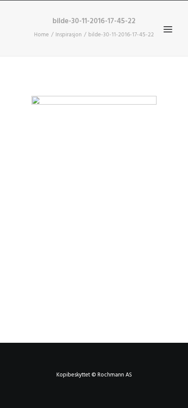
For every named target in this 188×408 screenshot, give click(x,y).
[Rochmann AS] (81, 29)
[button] (168, 29)
